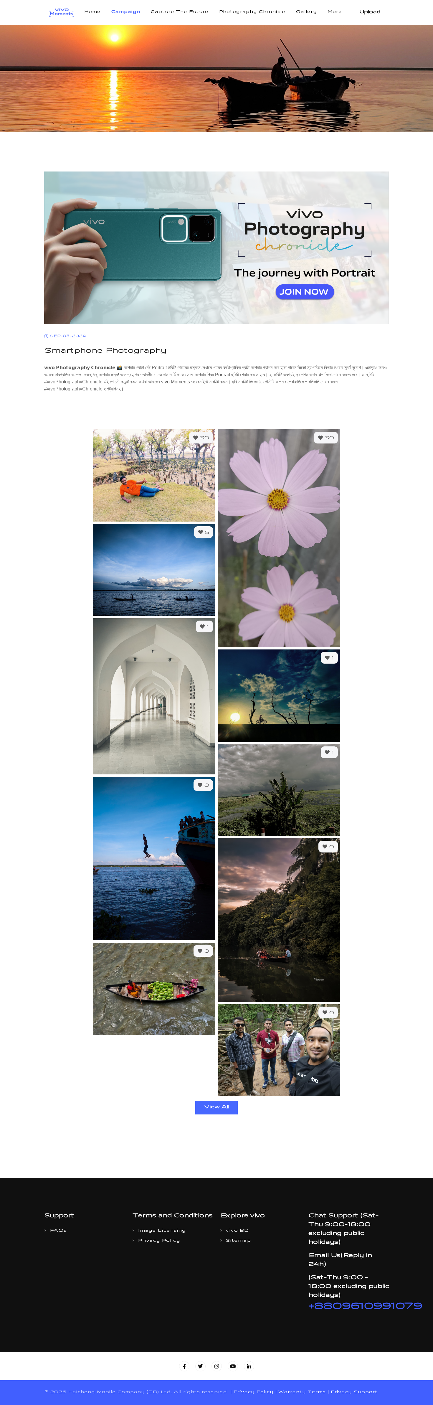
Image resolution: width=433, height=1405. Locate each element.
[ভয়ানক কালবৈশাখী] (279, 790)
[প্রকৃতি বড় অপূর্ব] (154, 475)
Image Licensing (162, 1231)
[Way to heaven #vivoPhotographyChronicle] (154, 696)
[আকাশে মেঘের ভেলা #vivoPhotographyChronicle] (154, 570)
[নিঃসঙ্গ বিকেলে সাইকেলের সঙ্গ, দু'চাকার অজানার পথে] (279, 695)
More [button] (334, 12)
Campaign (125, 12)
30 (203, 438)
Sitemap (238, 1241)
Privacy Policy (159, 1241)
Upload (369, 12)
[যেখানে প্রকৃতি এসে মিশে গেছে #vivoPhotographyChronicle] (279, 920)
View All (216, 1107)
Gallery (306, 12)
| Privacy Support (352, 1393)
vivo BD (237, 1231)
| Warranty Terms (300, 1393)
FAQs (58, 1231)
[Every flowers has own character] (279, 538)
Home (92, 12)
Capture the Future (179, 12)
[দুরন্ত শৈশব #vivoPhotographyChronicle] (154, 858)
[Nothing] (279, 1050)
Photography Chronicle (252, 12)
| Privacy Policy (251, 1393)
